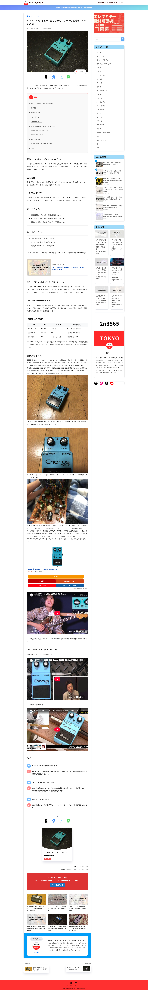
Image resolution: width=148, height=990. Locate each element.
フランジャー (101, 121)
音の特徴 (33, 108)
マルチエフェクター (103, 132)
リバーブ (99, 136)
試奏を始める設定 (37, 134)
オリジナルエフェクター (105, 64)
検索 (122, 39)
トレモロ (99, 98)
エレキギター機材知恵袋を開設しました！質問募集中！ (74, 7)
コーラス (85, 866)
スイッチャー (101, 83)
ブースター (100, 109)
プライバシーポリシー (73, 985)
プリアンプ (100, 125)
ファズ (99, 113)
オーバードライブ (102, 60)
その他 (99, 87)
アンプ (99, 52)
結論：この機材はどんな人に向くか (42, 103)
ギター (99, 67)
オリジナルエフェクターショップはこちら (111, 2)
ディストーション (102, 90)
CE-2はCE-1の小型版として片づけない (43, 126)
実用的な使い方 (35, 112)
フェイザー (100, 117)
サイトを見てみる (57, 885)
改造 (98, 148)
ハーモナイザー (102, 102)
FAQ (32, 148)
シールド (99, 79)
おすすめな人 (35, 117)
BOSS (69, 869)
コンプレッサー (102, 75)
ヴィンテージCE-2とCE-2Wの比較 (42, 143)
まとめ (99, 129)
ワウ (98, 144)
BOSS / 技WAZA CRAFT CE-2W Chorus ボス (42, 569)
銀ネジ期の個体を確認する (40, 130)
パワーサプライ (102, 106)
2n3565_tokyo (36, 3)
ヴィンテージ (76, 869)
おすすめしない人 (36, 121)
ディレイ (99, 94)
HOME (75, 983)
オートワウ (100, 56)
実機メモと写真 (35, 139)
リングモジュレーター (104, 140)
